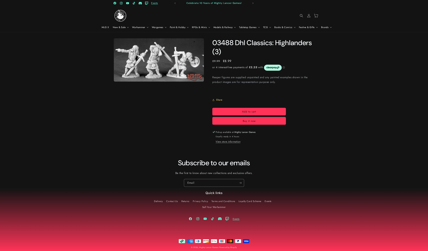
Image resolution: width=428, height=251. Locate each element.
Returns (185, 201)
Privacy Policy (200, 201)
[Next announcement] (253, 3)
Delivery (158, 201)
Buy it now (249, 121)
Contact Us (172, 201)
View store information (228, 141)
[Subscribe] (240, 183)
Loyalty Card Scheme (250, 201)
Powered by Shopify (228, 247)
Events (268, 201)
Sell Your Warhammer (214, 207)
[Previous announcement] (175, 3)
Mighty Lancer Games (208, 247)
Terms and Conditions (223, 201)
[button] (120, 27)
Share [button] (219, 99)
